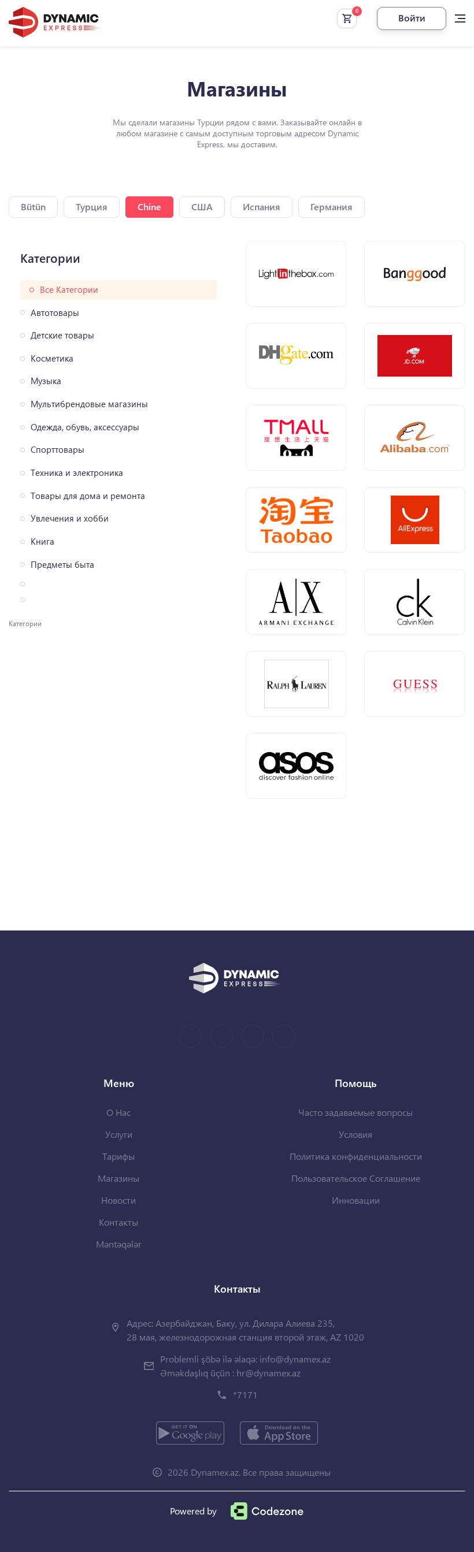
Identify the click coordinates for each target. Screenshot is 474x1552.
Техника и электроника (77, 472)
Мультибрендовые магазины (89, 404)
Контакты (118, 1222)
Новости (118, 1200)
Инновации (356, 1200)
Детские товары (62, 335)
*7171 (245, 1395)
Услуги (118, 1134)
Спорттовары (57, 449)
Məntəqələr (119, 1244)
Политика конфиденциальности (356, 1156)
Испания (261, 206)
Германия (331, 206)
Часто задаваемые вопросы (355, 1112)
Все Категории (69, 289)
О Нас (118, 1112)
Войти (411, 18)
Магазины (118, 1178)
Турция (92, 206)
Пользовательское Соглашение (355, 1178)
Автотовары (55, 312)
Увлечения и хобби (70, 518)
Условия (355, 1134)
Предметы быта (62, 564)
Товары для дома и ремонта (88, 495)
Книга (42, 541)
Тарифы (118, 1156)
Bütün (33, 206)
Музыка (46, 380)
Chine (149, 206)
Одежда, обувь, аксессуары (85, 427)
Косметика (52, 358)
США (202, 206)
